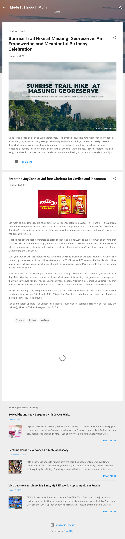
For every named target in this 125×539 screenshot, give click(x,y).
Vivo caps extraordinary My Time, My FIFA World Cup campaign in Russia (54, 485)
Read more (109, 440)
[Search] (121, 8)
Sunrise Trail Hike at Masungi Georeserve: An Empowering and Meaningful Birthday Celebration (55, 44)
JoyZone (44, 320)
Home (57, 12)
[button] (114, 38)
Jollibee (32, 320)
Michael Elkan (69, 531)
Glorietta (20, 320)
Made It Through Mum (28, 7)
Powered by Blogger (64, 525)
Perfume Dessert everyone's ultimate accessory (38, 450)
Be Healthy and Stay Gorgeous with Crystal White (39, 414)
